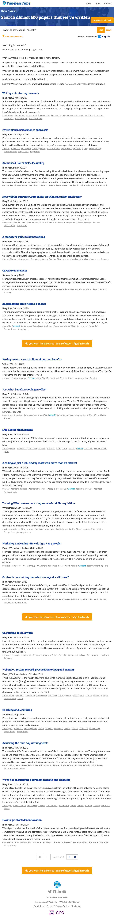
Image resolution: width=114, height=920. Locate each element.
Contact (108, 3)
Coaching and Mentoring (17, 710)
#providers (82, 326)
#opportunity (21, 602)
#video (14, 378)
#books (80, 805)
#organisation (21, 118)
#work (36, 185)
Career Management (14, 270)
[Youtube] (64, 892)
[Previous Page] (46, 857)
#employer (7, 222)
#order (96, 695)
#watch (78, 378)
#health (41, 805)
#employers (32, 222)
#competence (10, 532)
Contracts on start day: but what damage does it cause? (35, 577)
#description (78, 695)
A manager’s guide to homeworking (23, 237)
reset (108, 29)
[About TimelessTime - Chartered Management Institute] (51, 912)
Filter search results (13, 36)
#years (52, 185)
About (98, 3)
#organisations (35, 118)
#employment (20, 222)
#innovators (33, 842)
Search (13, 10)
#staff (59, 415)
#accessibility (10, 225)
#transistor (82, 842)
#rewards (15, 655)
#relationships (10, 151)
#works (44, 185)
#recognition (103, 655)
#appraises (35, 151)
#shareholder (45, 765)
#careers (15, 289)
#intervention (97, 529)
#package (81, 655)
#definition (64, 805)
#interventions (83, 529)
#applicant (88, 599)
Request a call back (102, 20)
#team (20, 698)
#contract (98, 115)
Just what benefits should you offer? (24, 389)
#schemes (58, 326)
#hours (5, 185)
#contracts (9, 118)
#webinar (20, 695)
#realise (93, 378)
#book (73, 805)
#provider (93, 326)
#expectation (87, 115)
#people (87, 222)
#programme (8, 695)
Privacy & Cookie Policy (58, 906)
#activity (60, 529)
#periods (85, 185)
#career (6, 289)
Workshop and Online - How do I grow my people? (32, 543)
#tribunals (22, 225)
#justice (58, 222)
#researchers (70, 842)
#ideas (49, 842)
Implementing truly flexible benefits (24, 303)
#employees (15, 185)
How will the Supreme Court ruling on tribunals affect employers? (42, 196)
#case (60, 565)
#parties (55, 115)
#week (100, 765)
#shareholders (59, 765)
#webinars (30, 695)
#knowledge (94, 728)
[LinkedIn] (59, 892)
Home (4, 10)
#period (76, 185)
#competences (24, 532)
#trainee (6, 529)
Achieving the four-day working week (25, 743)
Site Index (75, 906)
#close (86, 378)
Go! (101, 29)
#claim (42, 222)
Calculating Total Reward (17, 632)
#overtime (67, 185)
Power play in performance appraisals (25, 130)
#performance (53, 148)
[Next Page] (69, 856)
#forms (49, 378)
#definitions (51, 805)
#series (63, 378)
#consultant (22, 731)
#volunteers (7, 115)
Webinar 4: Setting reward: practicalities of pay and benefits (38, 669)
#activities (70, 529)
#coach (75, 728)
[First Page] (39, 857)
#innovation (8, 842)
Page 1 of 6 (58, 856)
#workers (74, 259)
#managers (26, 148)
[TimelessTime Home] (57, 884)
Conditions (39, 906)
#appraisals (23, 151)
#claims (50, 222)
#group (32, 565)
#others (88, 488)
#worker (84, 259)
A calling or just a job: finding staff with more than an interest (39, 463)
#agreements (44, 115)
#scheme (48, 326)
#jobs (6, 451)
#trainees (15, 529)
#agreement (31, 115)
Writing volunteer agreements (20, 93)
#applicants (76, 599)
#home (5, 259)
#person (23, 488)
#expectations (73, 115)
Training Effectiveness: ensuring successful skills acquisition (38, 503)
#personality (34, 488)
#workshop (7, 565)
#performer (66, 148)
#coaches (83, 728)
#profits (78, 765)
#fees (80, 222)
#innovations (21, 842)
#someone (61, 488)
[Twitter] (50, 892)
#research (58, 842)
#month (103, 185)
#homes (13, 259)
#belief (7, 418)
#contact (98, 488)
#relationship (95, 148)
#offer (89, 415)
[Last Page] (75, 856)
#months (95, 185)
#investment (9, 768)
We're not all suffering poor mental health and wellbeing (36, 779)
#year (58, 185)
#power (6, 148)
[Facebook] (54, 892)
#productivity (89, 765)
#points (104, 565)
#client (67, 728)
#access (96, 222)
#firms (66, 259)
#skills (74, 565)
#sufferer (105, 805)
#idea (42, 842)
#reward (6, 378)
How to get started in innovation (22, 820)
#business (52, 565)
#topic (71, 378)
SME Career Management (17, 429)
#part (56, 378)
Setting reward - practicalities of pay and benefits (32, 359)
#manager (15, 148)
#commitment (10, 329)
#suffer (96, 805)
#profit (70, 765)
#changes (58, 728)
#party (63, 115)
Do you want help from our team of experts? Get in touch (57, 343)
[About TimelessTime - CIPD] (60, 912)
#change (7, 292)
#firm (59, 259)
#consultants (9, 731)
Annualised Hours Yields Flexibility (23, 163)
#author (88, 805)
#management (38, 148)
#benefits (6, 326)
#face (25, 565)
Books (88, 3)
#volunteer (20, 115)
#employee (27, 185)
